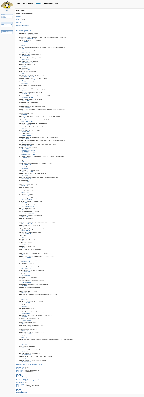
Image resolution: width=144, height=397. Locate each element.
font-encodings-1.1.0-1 (28, 62)
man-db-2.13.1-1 (26, 114)
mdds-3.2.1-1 (25, 118)
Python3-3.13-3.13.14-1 (28, 154)
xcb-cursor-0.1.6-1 (27, 199)
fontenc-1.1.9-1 (26, 66)
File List (18, 374)
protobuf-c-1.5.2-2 (27, 142)
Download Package (21, 377)
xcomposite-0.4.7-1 (27, 216)
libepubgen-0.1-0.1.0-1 (28, 97)
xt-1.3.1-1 (24, 337)
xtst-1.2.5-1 (25, 344)
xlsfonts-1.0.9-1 (26, 289)
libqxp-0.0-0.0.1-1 (27, 111)
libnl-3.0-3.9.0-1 (26, 107)
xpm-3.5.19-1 (25, 306)
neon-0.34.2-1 (26, 131)
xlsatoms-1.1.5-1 (26, 282)
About (23, 3)
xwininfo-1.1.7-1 (26, 354)
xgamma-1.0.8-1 (26, 258)
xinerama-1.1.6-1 (26, 268)
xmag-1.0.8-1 (25, 292)
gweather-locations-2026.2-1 (30, 80)
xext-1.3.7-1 (25, 244)
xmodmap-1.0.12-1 (27, 296)
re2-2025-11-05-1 (27, 157)
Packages (38, 3)
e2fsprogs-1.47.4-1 (27, 59)
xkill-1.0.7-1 (25, 278)
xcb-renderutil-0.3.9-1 (28, 206)
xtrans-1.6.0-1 (26, 340)
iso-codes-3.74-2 (26, 90)
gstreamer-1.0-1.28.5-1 (28, 76)
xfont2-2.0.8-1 (26, 251)
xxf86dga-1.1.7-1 (26, 358)
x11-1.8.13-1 (25, 182)
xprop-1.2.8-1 (25, 309)
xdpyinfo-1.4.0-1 (26, 233)
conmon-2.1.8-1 (26, 52)
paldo (7, 10)
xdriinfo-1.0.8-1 (26, 237)
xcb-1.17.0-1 (25, 195)
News (18, 3)
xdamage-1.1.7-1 (26, 227)
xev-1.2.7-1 (25, 240)
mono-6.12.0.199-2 (27, 124)
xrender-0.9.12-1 (26, 320)
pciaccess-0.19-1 (26, 138)
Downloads (30, 3)
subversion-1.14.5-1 (27, 171)
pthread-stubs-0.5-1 (27, 145)
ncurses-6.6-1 (26, 128)
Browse (3, 16)
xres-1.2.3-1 (25, 323)
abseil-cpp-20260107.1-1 (29, 35)
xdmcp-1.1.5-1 (26, 230)
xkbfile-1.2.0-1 (26, 275)
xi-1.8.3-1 (24, 264)
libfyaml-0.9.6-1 (26, 104)
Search (3, 14)
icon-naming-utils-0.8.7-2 (28, 86)
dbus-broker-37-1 (26, 55)
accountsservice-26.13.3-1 (29, 38)
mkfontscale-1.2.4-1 (27, 121)
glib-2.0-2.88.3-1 (26, 69)
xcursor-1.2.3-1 (26, 220)
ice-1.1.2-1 (25, 83)
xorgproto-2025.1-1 (27, 302)
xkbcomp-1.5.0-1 (26, 271)
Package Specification (22, 25)
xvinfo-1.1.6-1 (25, 351)
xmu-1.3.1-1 (25, 299)
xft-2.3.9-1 (25, 254)
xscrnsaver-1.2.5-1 (27, 327)
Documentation (47, 3)
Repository (3, 17)
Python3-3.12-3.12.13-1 (28, 153)
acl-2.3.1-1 (25, 42)
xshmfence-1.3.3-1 (27, 334)
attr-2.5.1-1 (25, 45)
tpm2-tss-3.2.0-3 (26, 178)
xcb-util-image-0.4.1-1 (28, 213)
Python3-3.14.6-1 (26, 149)
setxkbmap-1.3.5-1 (27, 164)
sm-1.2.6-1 (25, 168)
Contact (56, 3)
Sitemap (77, 395)
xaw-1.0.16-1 (25, 192)
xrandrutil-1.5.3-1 (26, 316)
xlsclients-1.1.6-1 (26, 285)
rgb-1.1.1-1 (25, 161)
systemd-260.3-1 (26, 175)
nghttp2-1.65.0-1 (26, 135)
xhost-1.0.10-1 (26, 261)
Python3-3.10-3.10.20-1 (28, 150)
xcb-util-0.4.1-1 (26, 209)
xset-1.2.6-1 (25, 330)
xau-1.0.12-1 (25, 185)
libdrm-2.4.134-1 (26, 93)
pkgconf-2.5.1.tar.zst (24, 27)
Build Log (19, 375)
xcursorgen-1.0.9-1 (27, 223)
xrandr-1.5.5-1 (26, 313)
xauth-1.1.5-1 (25, 189)
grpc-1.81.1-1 (25, 73)
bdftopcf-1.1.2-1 (26, 48)
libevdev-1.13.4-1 (27, 100)
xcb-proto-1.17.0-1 (27, 202)
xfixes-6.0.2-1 (25, 247)
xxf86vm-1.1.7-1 (26, 361)
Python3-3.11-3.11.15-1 (28, 151)
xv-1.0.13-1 (25, 347)
